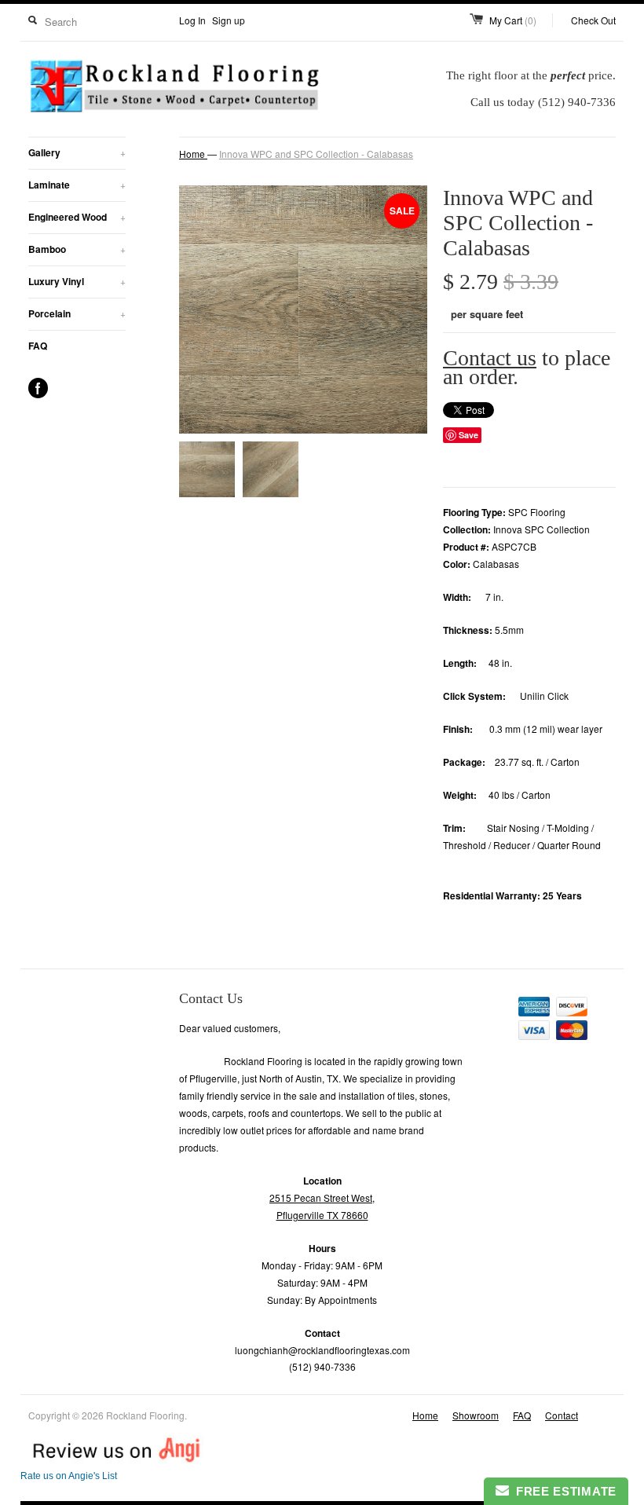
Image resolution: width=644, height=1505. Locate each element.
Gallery (77, 152)
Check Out (593, 20)
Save (468, 435)
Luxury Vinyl (77, 281)
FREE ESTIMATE (563, 1491)
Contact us (489, 358)
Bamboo (77, 249)
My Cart (512, 20)
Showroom (475, 1415)
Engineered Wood (77, 217)
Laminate (77, 185)
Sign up (228, 20)
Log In (192, 20)
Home (425, 1415)
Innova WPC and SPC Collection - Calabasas (316, 153)
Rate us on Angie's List (68, 1475)
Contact (561, 1415)
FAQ (37, 346)
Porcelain (77, 313)
